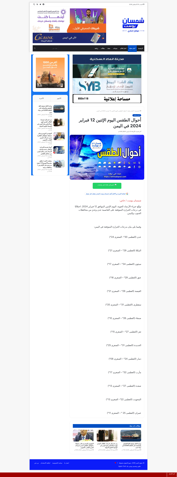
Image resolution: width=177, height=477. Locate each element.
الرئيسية (140, 48)
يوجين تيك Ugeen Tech (125, 466)
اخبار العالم (123, 48)
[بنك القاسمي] (50, 87)
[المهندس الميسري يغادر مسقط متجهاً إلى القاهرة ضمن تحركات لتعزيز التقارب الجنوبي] (83, 436)
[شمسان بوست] (133, 25)
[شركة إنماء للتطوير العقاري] (107, 59)
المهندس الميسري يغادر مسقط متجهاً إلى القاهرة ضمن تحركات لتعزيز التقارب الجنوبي (84, 445)
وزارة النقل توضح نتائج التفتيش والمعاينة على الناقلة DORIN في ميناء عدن (131, 445)
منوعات (115, 48)
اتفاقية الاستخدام (45, 463)
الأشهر (59, 98)
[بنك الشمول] (107, 71)
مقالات (103, 48)
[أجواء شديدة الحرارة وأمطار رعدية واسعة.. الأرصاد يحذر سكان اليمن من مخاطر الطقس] (59, 150)
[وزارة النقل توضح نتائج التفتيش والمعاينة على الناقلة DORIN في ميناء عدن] (130, 436)
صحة (109, 48)
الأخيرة (41, 98)
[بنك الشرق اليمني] (107, 86)
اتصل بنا (66, 463)
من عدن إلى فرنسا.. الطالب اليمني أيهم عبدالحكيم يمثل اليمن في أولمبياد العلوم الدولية (107, 445)
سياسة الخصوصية (57, 463)
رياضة (96, 48)
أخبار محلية (132, 48)
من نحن (36, 463)
